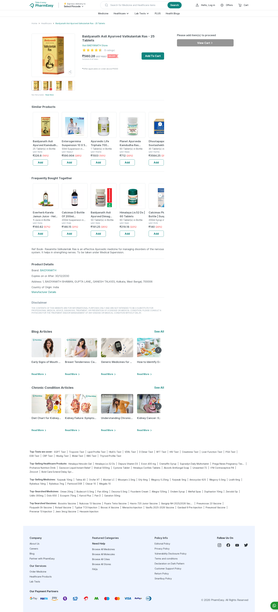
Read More (49, 95)
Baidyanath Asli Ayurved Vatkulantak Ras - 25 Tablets (80, 23)
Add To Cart (153, 56)
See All (159, 331)
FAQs (95, 569)
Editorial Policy (162, 543)
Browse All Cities (101, 559)
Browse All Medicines (103, 549)
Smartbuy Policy (163, 578)
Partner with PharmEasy (42, 558)
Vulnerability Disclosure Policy (170, 553)
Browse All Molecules (103, 554)
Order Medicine (38, 571)
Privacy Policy (162, 548)
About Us (34, 543)
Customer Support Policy (168, 568)
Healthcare (120, 13)
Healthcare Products (41, 576)
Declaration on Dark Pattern (169, 563)
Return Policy (162, 573)
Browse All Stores (101, 564)
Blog (32, 553)
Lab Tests (140, 13)
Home (34, 23)
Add (40, 162)
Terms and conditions (166, 558)
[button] (141, 5)
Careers (34, 548)
